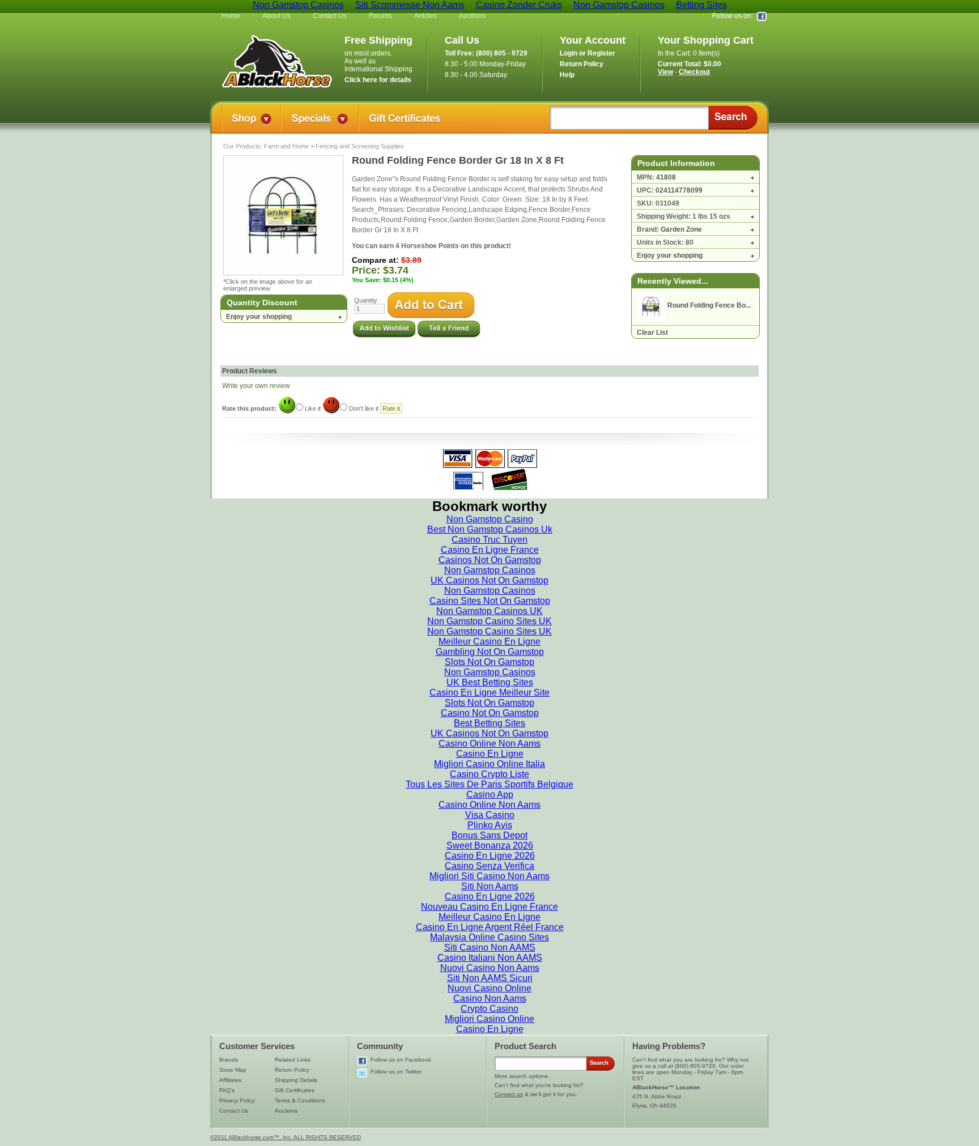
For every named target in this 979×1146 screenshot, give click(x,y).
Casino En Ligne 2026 (490, 855)
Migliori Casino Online (489, 1019)
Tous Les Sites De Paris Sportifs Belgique (489, 784)
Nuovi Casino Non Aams (489, 968)
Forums (380, 16)
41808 (666, 177)
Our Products (242, 146)
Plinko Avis (489, 825)
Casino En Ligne (489, 754)
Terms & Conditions (300, 1100)
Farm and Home (286, 146)
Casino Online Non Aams (489, 743)
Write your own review (256, 386)
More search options (521, 1076)
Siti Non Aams (489, 886)
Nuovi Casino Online (489, 988)
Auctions (472, 16)
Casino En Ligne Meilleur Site (489, 692)
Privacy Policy (237, 1100)
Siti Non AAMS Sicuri (490, 978)
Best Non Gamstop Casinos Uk (489, 529)
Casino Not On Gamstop (490, 713)
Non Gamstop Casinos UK (489, 611)
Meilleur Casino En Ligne (489, 641)
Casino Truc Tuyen (489, 539)
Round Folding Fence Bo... (709, 305)
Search (732, 117)
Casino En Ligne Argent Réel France (490, 927)
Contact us (509, 1094)
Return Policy (292, 1070)
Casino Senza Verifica (489, 866)
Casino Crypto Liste (489, 774)
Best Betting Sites (489, 723)
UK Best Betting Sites (489, 682)
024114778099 (679, 190)
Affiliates (230, 1080)
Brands (228, 1059)
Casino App (489, 794)
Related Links (292, 1059)
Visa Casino (489, 815)
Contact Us (330, 16)
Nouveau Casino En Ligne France (489, 906)
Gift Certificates (294, 1090)
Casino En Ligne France (490, 550)
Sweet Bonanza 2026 (489, 845)
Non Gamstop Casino (489, 519)
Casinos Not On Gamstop (490, 560)
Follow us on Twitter (396, 1071)
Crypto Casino (489, 1008)
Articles (425, 16)
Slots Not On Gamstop (489, 662)
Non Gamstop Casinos (489, 570)
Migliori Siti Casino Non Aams (489, 876)
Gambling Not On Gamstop (490, 652)
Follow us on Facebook (401, 1059)
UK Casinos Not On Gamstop (489, 580)
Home (231, 16)
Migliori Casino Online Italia (489, 764)
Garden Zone (681, 229)
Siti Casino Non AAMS (489, 947)
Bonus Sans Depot (489, 835)
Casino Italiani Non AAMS (489, 957)
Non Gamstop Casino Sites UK (489, 621)
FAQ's (227, 1090)
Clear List (652, 332)
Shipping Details (296, 1080)
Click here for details (377, 80)
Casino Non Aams (489, 998)
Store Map (232, 1070)
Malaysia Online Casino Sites (489, 937)
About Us (276, 16)
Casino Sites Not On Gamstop (489, 601)
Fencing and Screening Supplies (360, 146)
